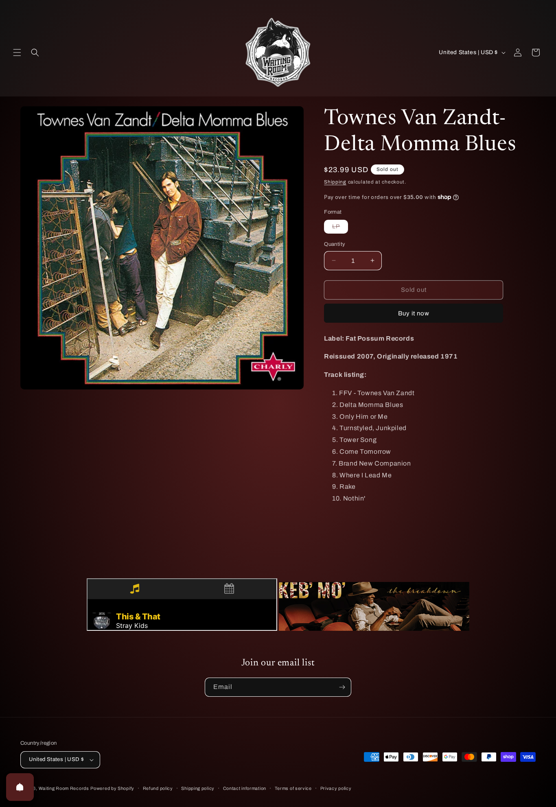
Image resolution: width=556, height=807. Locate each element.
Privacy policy (336, 788)
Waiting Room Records (64, 788)
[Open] (20, 787)
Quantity (334, 244)
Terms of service (293, 788)
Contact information (244, 788)
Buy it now (413, 313)
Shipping (335, 182)
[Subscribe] (342, 687)
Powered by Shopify (112, 788)
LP (340, 228)
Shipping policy (198, 788)
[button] (17, 52)
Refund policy (158, 788)
